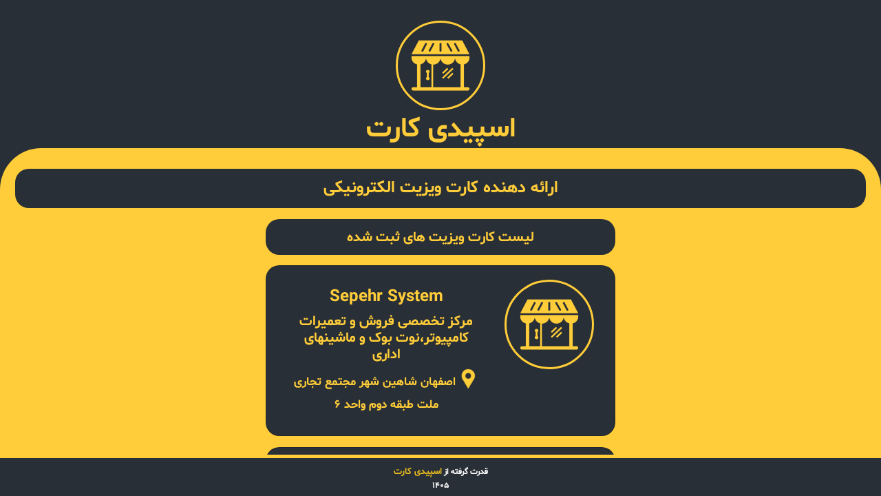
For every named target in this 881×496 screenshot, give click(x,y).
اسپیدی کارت (418, 472)
